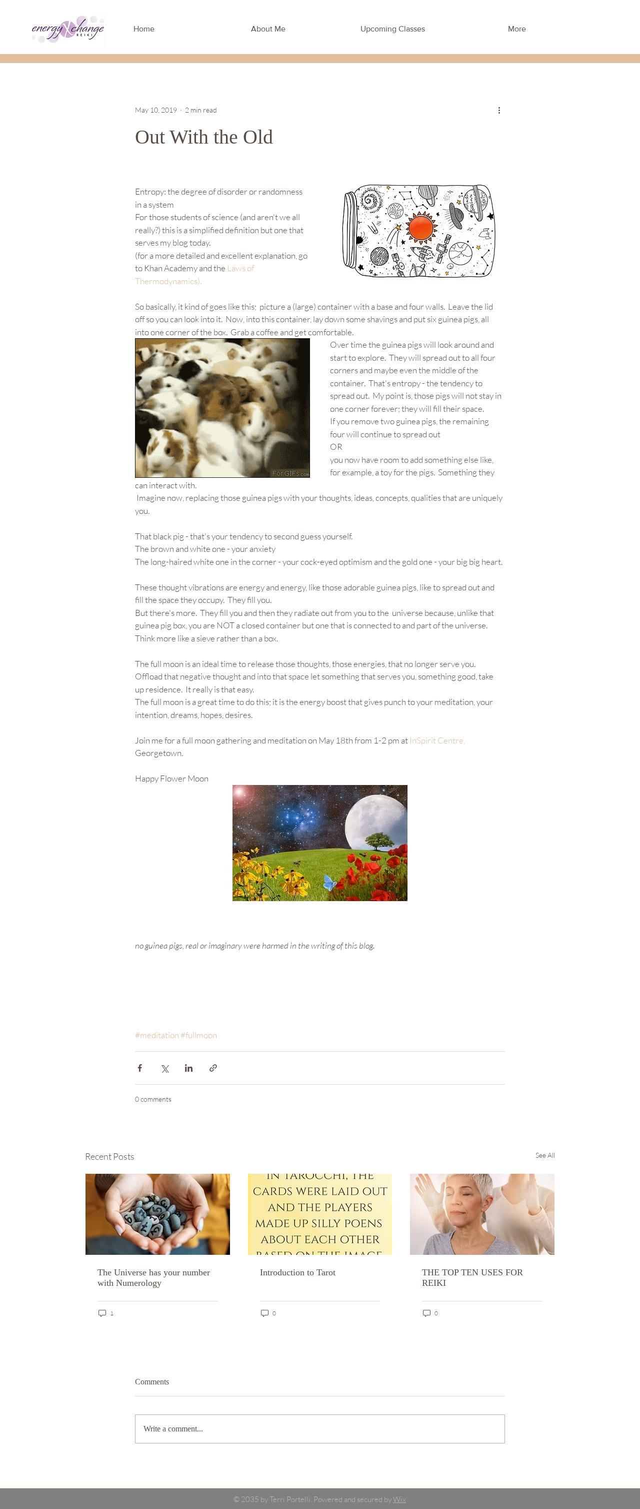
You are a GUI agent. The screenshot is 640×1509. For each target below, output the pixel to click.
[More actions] (499, 110)
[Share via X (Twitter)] (164, 1068)
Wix (399, 1499)
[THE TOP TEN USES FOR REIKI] (482, 1214)
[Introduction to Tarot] (320, 1214)
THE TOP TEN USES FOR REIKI (472, 1277)
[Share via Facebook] (139, 1068)
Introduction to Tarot (298, 1272)
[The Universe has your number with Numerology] (158, 1214)
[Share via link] (213, 1068)
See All (545, 1155)
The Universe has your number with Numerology (154, 1277)
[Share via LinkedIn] (189, 1068)
